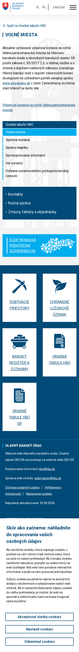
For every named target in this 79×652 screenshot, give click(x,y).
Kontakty (15, 194)
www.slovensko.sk (16, 83)
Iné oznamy (14, 163)
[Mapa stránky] (37, 7)
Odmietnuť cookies (39, 642)
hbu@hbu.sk (47, 469)
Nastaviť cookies (39, 629)
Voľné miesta (15, 132)
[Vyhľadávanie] (44, 7)
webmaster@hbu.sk (47, 478)
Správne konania (18, 140)
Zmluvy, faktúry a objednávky (32, 212)
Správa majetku (17, 148)
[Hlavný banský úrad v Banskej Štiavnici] (13, 7)
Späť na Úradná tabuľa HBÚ (26, 26)
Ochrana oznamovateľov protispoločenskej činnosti (37, 173)
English (59, 7)
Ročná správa (19, 203)
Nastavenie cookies (39, 493)
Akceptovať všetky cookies (39, 617)
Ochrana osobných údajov (22, 487)
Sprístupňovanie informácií (25, 155)
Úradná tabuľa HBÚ (19, 125)
